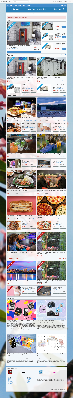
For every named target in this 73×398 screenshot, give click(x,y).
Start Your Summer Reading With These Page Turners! (20, 354)
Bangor (24, 5)
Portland (10, 1)
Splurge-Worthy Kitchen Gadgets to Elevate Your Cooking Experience (20, 321)
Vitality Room (27, 162)
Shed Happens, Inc (62, 80)
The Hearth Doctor (15, 48)
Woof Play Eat (63, 156)
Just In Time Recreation (31, 255)
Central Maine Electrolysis (29, 289)
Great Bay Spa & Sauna (29, 88)
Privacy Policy (10, 383)
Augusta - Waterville (17, 5)
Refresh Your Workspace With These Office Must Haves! (51, 354)
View (64, 26)
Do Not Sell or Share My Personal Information (15, 385)
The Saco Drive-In (63, 120)
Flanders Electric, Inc (59, 88)
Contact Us (9, 380)
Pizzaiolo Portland (59, 224)
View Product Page (24, 51)
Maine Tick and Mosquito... (61, 255)
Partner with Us (10, 381)
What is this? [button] (64, 5)
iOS (28, 382)
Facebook (29, 378)
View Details (29, 92)
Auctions (54, 1)
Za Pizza (26, 224)
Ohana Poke (33, 193)
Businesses (60, 1)
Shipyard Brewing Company (30, 127)
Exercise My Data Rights (12, 384)
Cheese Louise (33, 218)
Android (28, 381)
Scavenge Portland (32, 283)
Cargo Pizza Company (62, 218)
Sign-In (70, 1)
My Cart (66, 1)
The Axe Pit (64, 193)
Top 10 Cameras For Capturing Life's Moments (50, 320)
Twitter (28, 379)
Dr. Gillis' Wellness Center (60, 127)
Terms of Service (10, 382)
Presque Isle (29, 5)
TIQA (35, 156)
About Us (9, 378)
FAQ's (9, 379)
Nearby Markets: (10, 5)
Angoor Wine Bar (59, 162)
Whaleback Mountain (59, 289)
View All (63, 55)
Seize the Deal (4, 1)
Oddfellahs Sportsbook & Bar (31, 120)
